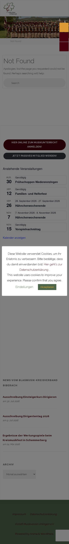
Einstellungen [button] (24, 287)
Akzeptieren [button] (47, 287)
